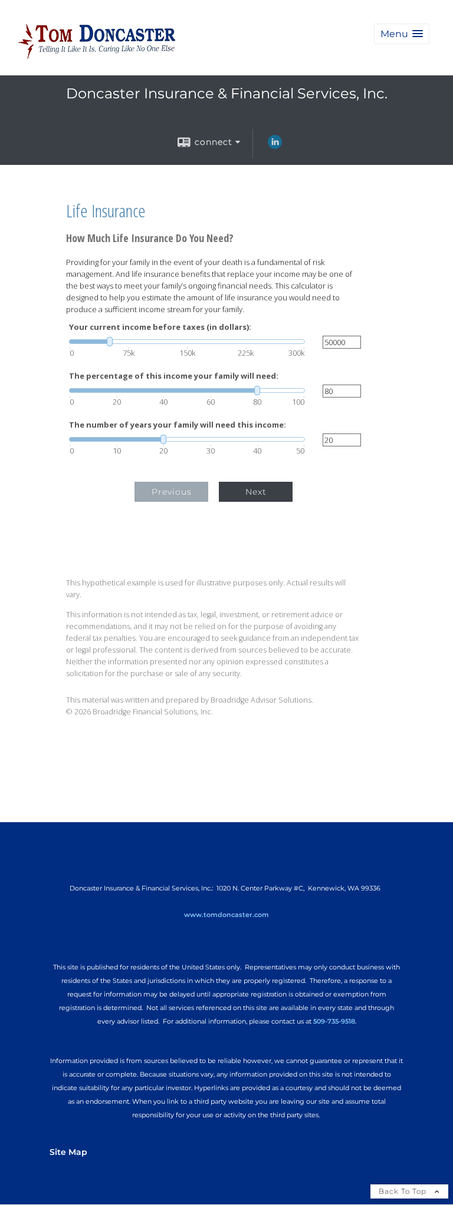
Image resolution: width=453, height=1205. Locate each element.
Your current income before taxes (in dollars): (160, 327)
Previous (172, 491)
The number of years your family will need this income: (177, 425)
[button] (401, 34)
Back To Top (404, 1191)
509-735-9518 (334, 1021)
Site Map (68, 1152)
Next (256, 491)
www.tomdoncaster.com (226, 915)
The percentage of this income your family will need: (173, 376)
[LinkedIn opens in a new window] (275, 146)
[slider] (187, 341)
